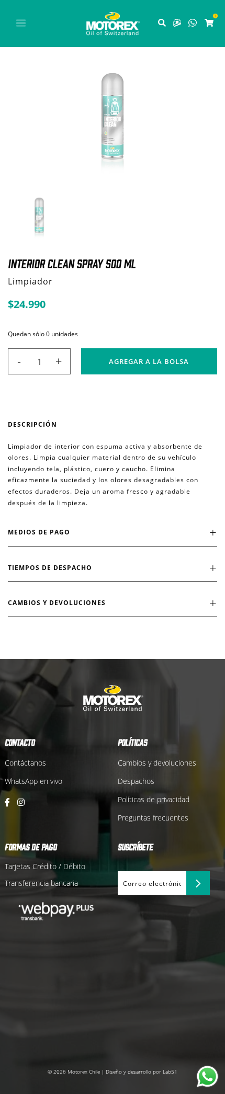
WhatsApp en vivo (33, 781)
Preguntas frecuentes (153, 818)
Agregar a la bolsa (149, 361)
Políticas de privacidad (153, 799)
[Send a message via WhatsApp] (207, 1076)
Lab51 (170, 1071)
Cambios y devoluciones (157, 763)
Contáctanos (25, 763)
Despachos (136, 781)
